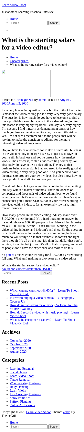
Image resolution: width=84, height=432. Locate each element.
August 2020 (18, 351)
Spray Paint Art (20, 398)
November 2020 (20, 340)
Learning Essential (22, 368)
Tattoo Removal (20, 379)
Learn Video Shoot (14, 5)
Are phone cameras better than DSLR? (27, 269)
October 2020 (19, 344)
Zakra (66, 412)
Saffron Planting (20, 401)
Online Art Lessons (22, 405)
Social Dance (18, 372)
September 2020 (20, 348)
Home (14, 18)
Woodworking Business (25, 383)
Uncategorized (23, 99)
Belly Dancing (19, 387)
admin (42, 99)
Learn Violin (18, 390)
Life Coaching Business (25, 394)
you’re (10, 254)
